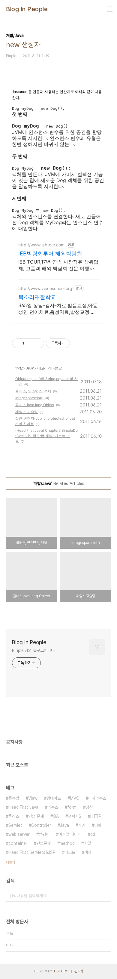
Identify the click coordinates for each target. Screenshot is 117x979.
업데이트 (53, 798)
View (33, 798)
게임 (81, 825)
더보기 (10, 862)
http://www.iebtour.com (41, 244)
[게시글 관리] (37, 343)
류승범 (13, 798)
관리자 (78, 971)
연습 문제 (36, 816)
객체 (88, 852)
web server (19, 834)
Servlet (15, 825)
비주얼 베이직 (69, 834)
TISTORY (60, 971)
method (67, 843)
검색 (105, 895)
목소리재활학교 (37, 297)
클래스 (13, 816)
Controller (41, 825)
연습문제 (43, 843)
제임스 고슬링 (26, 411)
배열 (87, 843)
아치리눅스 (97, 798)
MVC (74, 798)
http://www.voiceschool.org (45, 288)
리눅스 (52, 807)
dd (92, 834)
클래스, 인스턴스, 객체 (33, 391)
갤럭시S (74, 816)
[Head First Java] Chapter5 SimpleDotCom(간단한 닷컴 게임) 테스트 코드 (46, 435)
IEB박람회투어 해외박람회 (50, 253)
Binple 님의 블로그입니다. (34, 650)
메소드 (69, 852)
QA (56, 816)
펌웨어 (44, 834)
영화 (97, 825)
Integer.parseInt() (29, 398)
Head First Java (23, 807)
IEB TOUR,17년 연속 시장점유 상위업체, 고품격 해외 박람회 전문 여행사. (58, 265)
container (17, 843)
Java (29, 368)
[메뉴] (110, 9)
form (71, 807)
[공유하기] (30, 343)
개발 (19, 368)
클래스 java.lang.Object (34, 405)
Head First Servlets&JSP (32, 852)
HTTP (95, 816)
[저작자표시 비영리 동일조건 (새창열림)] (78, 343)
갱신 (89, 807)
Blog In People (27, 9)
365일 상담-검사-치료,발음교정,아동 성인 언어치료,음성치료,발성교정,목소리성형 (58, 308)
